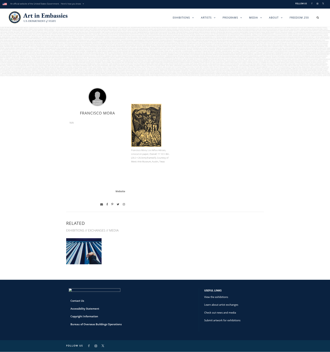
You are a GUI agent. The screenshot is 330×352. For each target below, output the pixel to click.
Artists (206, 17)
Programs (230, 17)
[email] (101, 204)
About (274, 17)
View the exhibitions (216, 297)
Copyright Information (84, 316)
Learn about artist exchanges (221, 304)
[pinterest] (112, 204)
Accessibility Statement (84, 308)
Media (253, 17)
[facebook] (107, 204)
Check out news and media (220, 312)
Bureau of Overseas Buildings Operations (96, 324)
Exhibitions (181, 17)
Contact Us (77, 300)
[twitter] (118, 204)
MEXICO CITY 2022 (84, 256)
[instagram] (124, 204)
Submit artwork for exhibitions (222, 320)
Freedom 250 (299, 17)
